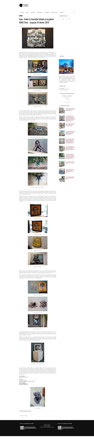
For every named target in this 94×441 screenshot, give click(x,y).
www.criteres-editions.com (23, 384)
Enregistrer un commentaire (24, 415)
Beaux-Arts (39, 12)
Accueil (22, 12)
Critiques (47, 12)
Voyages (32, 12)
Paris (27, 12)
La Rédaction (21, 26)
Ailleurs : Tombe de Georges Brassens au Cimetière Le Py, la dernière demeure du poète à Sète (70, 124)
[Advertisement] (57, 3)
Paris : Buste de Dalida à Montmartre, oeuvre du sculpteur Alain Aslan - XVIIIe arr (70, 177)
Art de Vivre (54, 12)
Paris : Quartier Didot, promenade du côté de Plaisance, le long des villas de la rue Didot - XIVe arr (70, 109)
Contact (62, 12)
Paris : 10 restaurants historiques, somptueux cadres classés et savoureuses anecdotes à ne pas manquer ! (70, 171)
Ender (41, 52)
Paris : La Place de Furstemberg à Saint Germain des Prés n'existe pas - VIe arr (70, 162)
